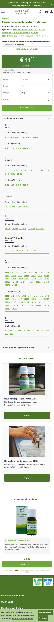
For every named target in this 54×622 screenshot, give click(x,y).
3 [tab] (16, 570)
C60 (7, 174)
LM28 (46, 282)
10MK (12, 207)
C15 (41, 170)
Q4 (19, 330)
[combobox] (35, 86)
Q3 (15, 330)
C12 (35, 170)
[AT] (21, 11)
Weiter (27, 415)
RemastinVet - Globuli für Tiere (17, 541)
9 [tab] (48, 570)
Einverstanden (45, 613)
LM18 (20, 279)
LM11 (20, 275)
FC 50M (31, 229)
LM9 (7, 275)
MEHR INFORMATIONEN (27, 49)
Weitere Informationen (22, 618)
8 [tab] (43, 570)
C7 (21, 170)
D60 (23, 137)
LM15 (46, 275)
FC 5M (15, 229)
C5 (11, 170)
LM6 (35, 272)
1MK (7, 207)
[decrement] (49, 100)
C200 (19, 174)
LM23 (7, 282)
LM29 (7, 285)
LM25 (23, 282)
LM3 (18, 272)
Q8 (37, 330)
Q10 (47, 330)
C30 (47, 170)
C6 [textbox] (22, 86)
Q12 (11, 333)
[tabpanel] (27, 535)
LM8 (47, 272)
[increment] (49, 98)
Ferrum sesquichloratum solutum (32, 36)
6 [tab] (32, 570)
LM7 (41, 272)
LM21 (40, 279)
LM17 (13, 279)
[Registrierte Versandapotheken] (37, 582)
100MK (26, 207)
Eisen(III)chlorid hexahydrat (25, 29)
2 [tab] (11, 570)
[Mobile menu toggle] (3, 12)
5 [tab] (27, 570)
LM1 (7, 272)
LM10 (13, 275)
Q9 (42, 330)
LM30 (14, 285)
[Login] (51, 12)
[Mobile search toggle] (40, 12)
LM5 (30, 272)
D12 (7, 137)
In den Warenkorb (27, 107)
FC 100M (40, 229)
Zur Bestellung (27, 564)
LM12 (26, 275)
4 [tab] (22, 570)
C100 (12, 174)
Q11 (6, 333)
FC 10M (22, 229)
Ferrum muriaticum (21, 33)
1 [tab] (6, 570)
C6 (15, 170)
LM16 (7, 279)
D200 (35, 137)
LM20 (33, 279)
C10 (30, 170)
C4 (6, 170)
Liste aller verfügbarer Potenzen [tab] (18, 347)
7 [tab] (37, 570)
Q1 (6, 330)
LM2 (12, 272)
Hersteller (35, 6)
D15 (12, 137)
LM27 (38, 282)
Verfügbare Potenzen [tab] (13, 118)
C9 (25, 170)
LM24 (15, 282)
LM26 (30, 282)
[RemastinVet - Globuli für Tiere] (27, 520)
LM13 (33, 275)
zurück (6, 18)
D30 (17, 137)
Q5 (24, 330)
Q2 (10, 330)
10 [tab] (27, 572)
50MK (19, 207)
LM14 (40, 275)
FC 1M (7, 229)
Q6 (28, 330)
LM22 (46, 279)
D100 (28, 137)
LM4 (24, 272)
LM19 (26, 279)
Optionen (43, 618)
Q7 (33, 330)
